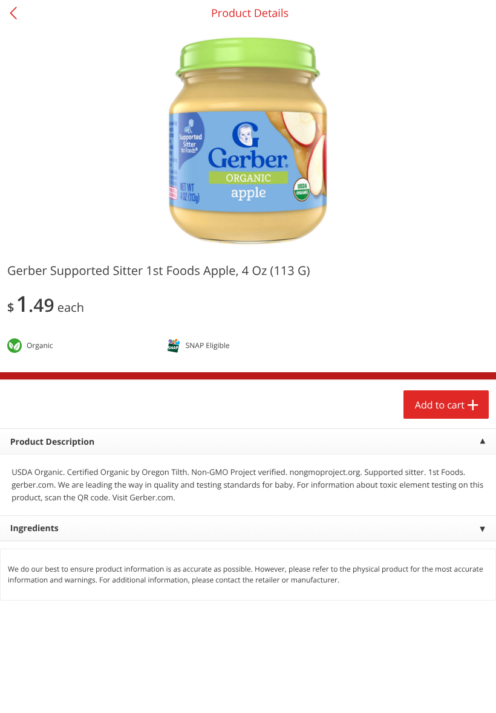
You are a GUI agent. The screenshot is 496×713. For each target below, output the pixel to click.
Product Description (52, 442)
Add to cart (440, 404)
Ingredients (34, 528)
